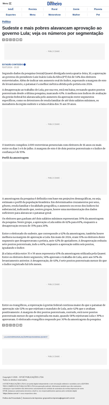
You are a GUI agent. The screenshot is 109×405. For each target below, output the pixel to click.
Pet (98, 15)
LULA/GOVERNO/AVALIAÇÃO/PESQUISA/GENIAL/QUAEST (25, 337)
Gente (76, 9)
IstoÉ (11, 9)
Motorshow (54, 15)
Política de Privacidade (12, 398)
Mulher (76, 15)
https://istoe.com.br (11, 393)
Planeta (98, 9)
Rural (54, 9)
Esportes (11, 15)
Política (6, 21)
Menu (33, 15)
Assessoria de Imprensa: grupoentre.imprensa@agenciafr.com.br (49, 398)
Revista (33, 9)
